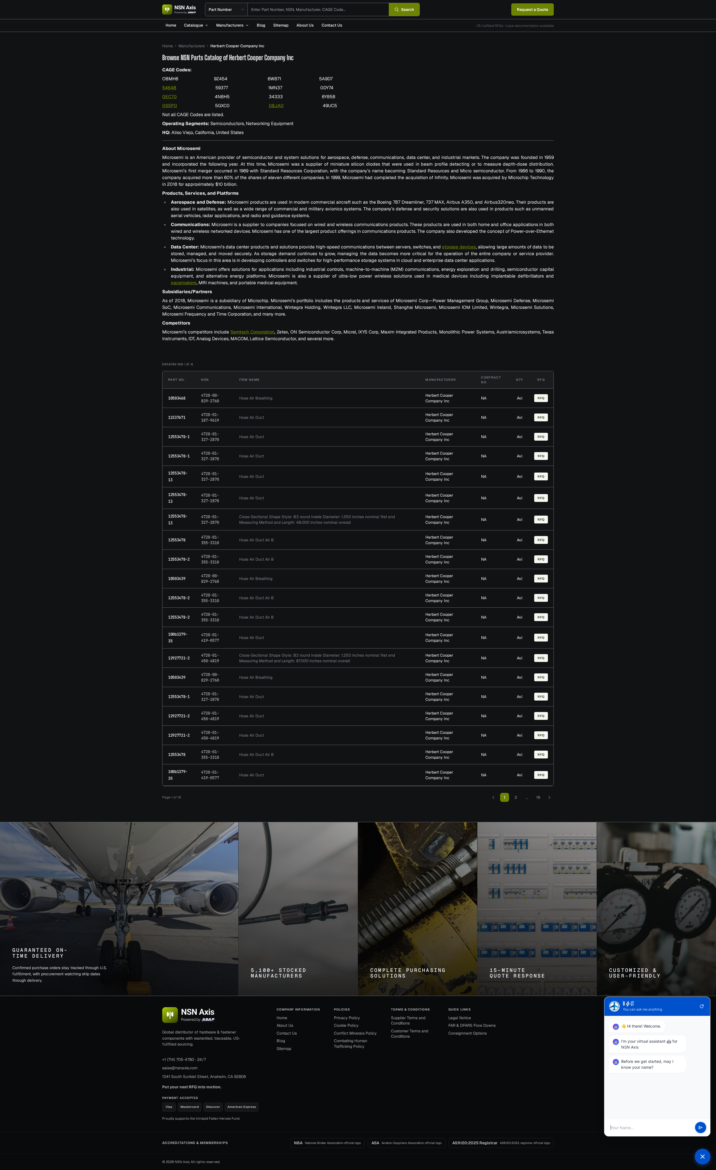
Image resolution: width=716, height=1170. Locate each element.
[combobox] (318, 9)
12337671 (176, 417)
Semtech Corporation (252, 332)
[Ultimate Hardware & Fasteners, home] (179, 9)
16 (538, 797)
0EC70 (169, 97)
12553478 (176, 539)
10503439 (176, 578)
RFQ (541, 398)
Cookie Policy (346, 1025)
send (700, 1128)
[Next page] (549, 797)
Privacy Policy (347, 1017)
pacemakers (184, 283)
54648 (169, 88)
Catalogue (193, 25)
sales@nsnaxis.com (179, 1067)
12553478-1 (179, 436)
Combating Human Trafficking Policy (350, 1043)
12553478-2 (179, 559)
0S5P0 (169, 106)
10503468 (176, 398)
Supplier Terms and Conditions (408, 1020)
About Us (305, 25)
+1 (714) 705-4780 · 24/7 (184, 1059)
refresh (702, 1006)
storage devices (459, 247)
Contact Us (332, 25)
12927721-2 (179, 658)
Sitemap (281, 25)
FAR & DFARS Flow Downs (472, 1025)
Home (171, 25)
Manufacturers (230, 25)
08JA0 (276, 106)
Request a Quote (532, 9)
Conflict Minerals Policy (355, 1033)
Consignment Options (467, 1033)
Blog (261, 25)
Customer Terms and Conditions (409, 1033)
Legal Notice (459, 1017)
